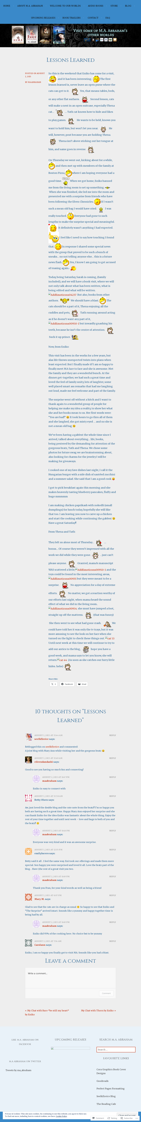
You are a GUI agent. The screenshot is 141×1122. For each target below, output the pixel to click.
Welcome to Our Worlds (65, 6)
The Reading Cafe (106, 1104)
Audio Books (95, 6)
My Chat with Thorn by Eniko (97, 1010)
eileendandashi (43, 761)
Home (6, 6)
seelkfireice (41, 739)
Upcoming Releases (43, 18)
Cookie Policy (61, 1116)
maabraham (34, 82)
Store (114, 6)
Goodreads (103, 1081)
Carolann (39, 945)
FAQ (107, 18)
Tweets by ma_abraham (18, 1070)
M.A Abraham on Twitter (25, 1061)
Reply (112, 735)
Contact (93, 18)
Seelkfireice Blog (106, 1096)
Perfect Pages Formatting (110, 1088)
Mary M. (39, 899)
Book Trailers (72, 18)
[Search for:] (116, 1049)
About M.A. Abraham (30, 6)
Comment (106, 993)
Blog (128, 6)
